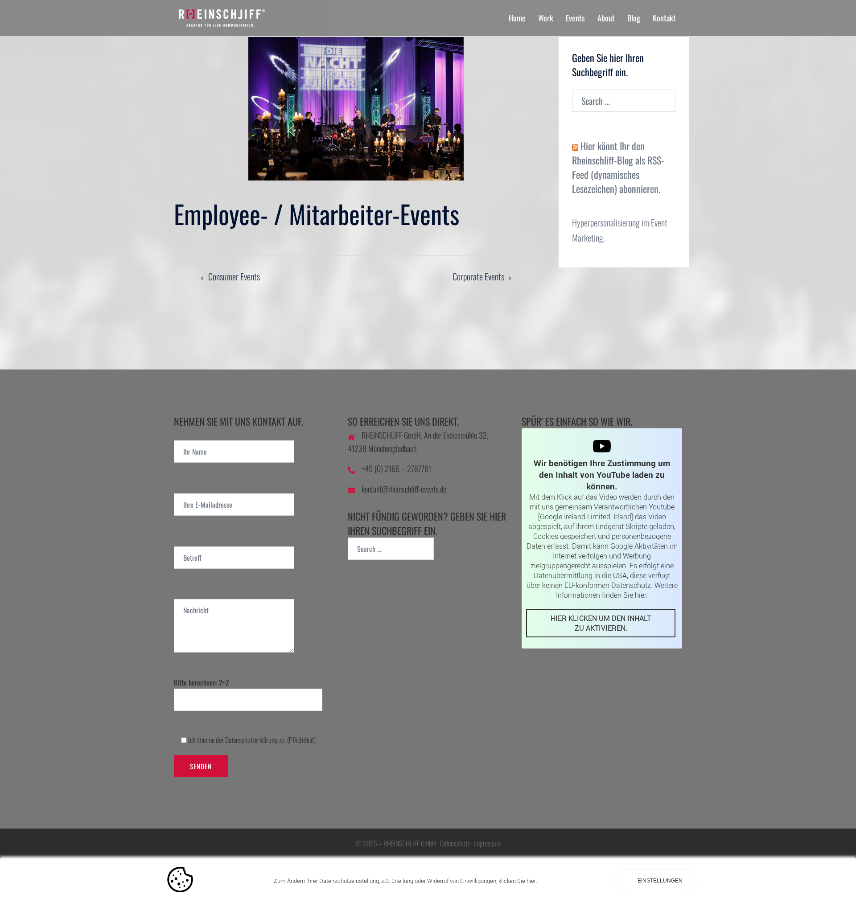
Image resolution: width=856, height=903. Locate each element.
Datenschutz (454, 843)
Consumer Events (234, 276)
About (606, 18)
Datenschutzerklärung (251, 740)
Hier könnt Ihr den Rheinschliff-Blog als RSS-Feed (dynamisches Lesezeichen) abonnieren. (618, 167)
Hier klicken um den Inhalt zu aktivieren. (601, 623)
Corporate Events (478, 276)
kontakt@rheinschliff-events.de (404, 489)
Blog (633, 18)
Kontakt (664, 18)
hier (640, 595)
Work (545, 18)
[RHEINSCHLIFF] (254, 16)
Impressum (487, 843)
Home (517, 18)
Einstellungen (659, 881)
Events (575, 18)
